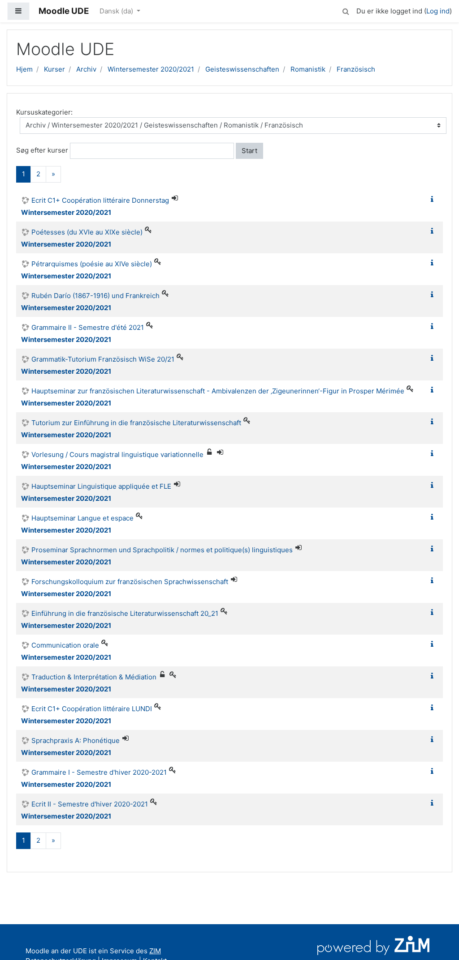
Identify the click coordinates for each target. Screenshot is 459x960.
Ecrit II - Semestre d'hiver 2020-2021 (89, 804)
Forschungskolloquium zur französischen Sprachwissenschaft (129, 581)
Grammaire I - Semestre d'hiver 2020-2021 (99, 772)
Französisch (356, 69)
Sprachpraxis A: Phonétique (75, 740)
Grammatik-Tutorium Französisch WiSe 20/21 (102, 359)
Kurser (54, 69)
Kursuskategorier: (44, 112)
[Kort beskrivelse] (434, 199)
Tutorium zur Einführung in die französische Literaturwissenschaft (136, 422)
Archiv (86, 69)
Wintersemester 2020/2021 (151, 69)
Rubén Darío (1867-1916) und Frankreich (95, 295)
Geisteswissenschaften (242, 69)
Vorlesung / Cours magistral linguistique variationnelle (117, 454)
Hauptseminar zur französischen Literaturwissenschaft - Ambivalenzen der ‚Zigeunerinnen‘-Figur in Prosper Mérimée (217, 391)
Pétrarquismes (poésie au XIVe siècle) (91, 264)
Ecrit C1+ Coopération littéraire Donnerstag (100, 200)
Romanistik (307, 69)
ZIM (155, 951)
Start (249, 150)
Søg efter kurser (42, 150)
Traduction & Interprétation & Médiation (93, 677)
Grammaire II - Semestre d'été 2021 (87, 327)
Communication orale (65, 645)
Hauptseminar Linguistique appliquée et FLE (101, 486)
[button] (345, 10)
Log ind (438, 11)
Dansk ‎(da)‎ (117, 11)
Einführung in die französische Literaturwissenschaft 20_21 (124, 613)
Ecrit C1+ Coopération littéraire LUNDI (91, 708)
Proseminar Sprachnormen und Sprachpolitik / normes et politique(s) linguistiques (162, 550)
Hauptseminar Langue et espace (82, 518)
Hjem (24, 69)
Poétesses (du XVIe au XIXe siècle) (87, 232)
